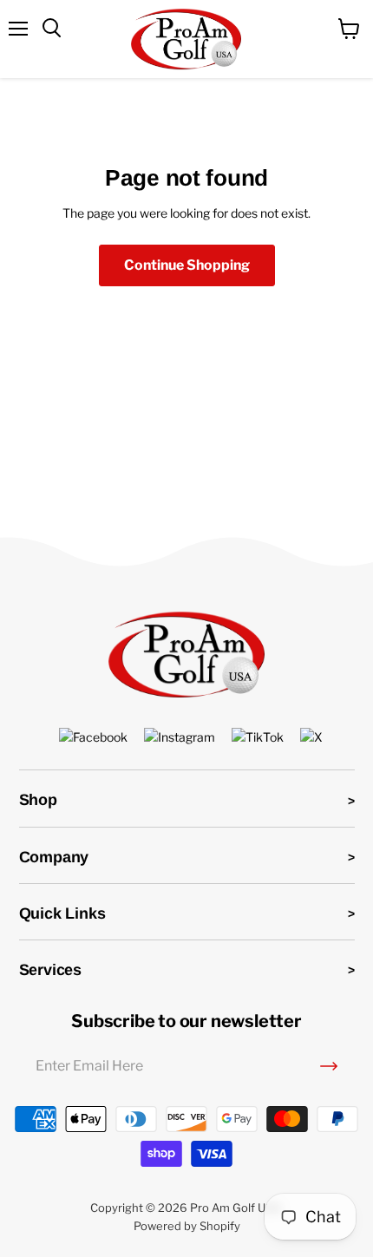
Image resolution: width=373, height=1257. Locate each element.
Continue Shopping (187, 265)
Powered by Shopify (187, 1226)
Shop (38, 800)
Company (54, 857)
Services (50, 970)
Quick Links (62, 913)
